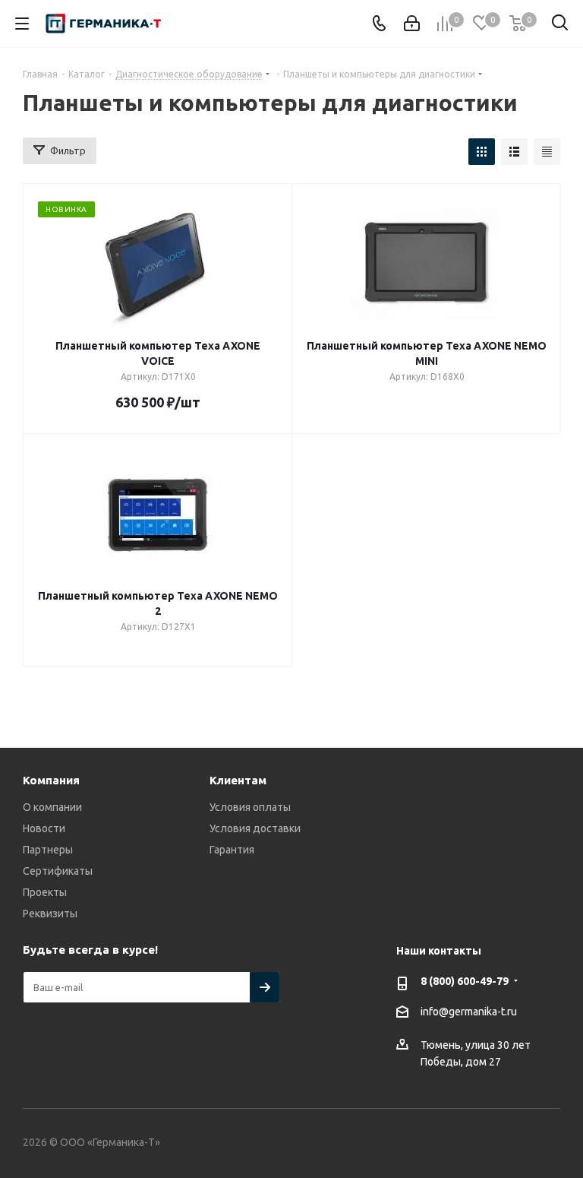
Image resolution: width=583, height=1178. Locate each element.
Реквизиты (50, 913)
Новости (44, 828)
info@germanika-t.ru (469, 1011)
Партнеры (48, 850)
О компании (52, 807)
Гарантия (232, 850)
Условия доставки (255, 828)
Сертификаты (58, 871)
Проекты (45, 892)
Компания (51, 780)
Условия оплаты (250, 807)
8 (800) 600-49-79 (465, 981)
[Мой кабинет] (412, 23)
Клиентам (238, 780)
